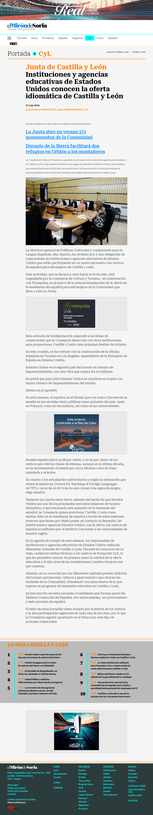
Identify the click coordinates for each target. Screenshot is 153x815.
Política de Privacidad (17, 791)
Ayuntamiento (60, 773)
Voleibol (107, 777)
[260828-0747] (76, 9)
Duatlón (107, 791)
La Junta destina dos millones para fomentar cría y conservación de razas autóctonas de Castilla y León (110, 665)
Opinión (113, 38)
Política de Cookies (16, 788)
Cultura (131, 780)
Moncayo (82, 798)
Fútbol (106, 773)
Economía (132, 777)
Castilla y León (139, 52)
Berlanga (82, 773)
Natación (107, 787)
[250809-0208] (76, 432)
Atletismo (107, 780)
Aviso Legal (12, 785)
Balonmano (108, 784)
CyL (89, 38)
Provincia (48, 38)
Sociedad (132, 773)
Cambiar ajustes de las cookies (21, 799)
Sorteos (133, 800)
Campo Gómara (85, 794)
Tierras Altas (84, 780)
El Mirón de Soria (37, 25)
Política (131, 770)
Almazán (82, 801)
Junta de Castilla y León (118, 52)
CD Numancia (109, 770)
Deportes (77, 38)
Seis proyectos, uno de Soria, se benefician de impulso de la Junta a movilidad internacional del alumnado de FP (114, 685)
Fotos (100, 38)
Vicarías (82, 791)
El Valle (81, 777)
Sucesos (57, 777)
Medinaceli (83, 805)
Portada (22, 38)
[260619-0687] (76, 313)
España (62, 38)
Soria (34, 38)
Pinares (81, 770)
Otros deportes (110, 794)
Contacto (11, 794)
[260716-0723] (76, 731)
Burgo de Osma (85, 784)
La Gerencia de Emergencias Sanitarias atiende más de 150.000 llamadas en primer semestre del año (37, 691)
